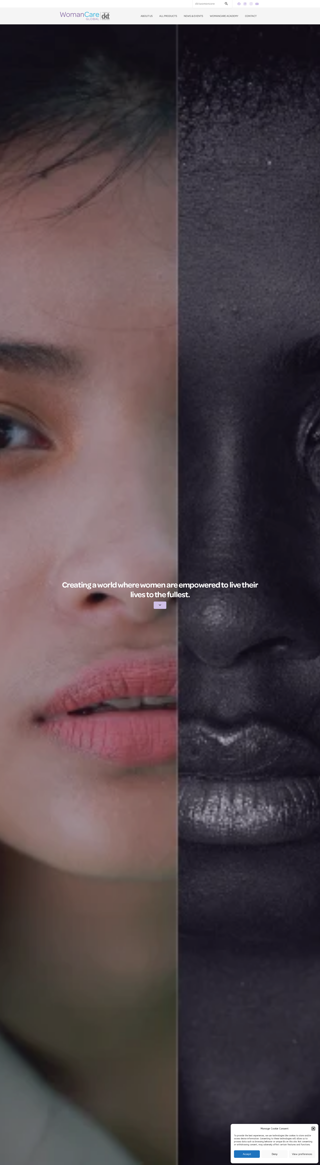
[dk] (85, 16)
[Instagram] (251, 4)
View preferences (302, 1154)
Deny (275, 1154)
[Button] (160, 605)
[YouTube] (257, 4)
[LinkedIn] (245, 4)
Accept (247, 1154)
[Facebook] (239, 4)
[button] (313, 1128)
